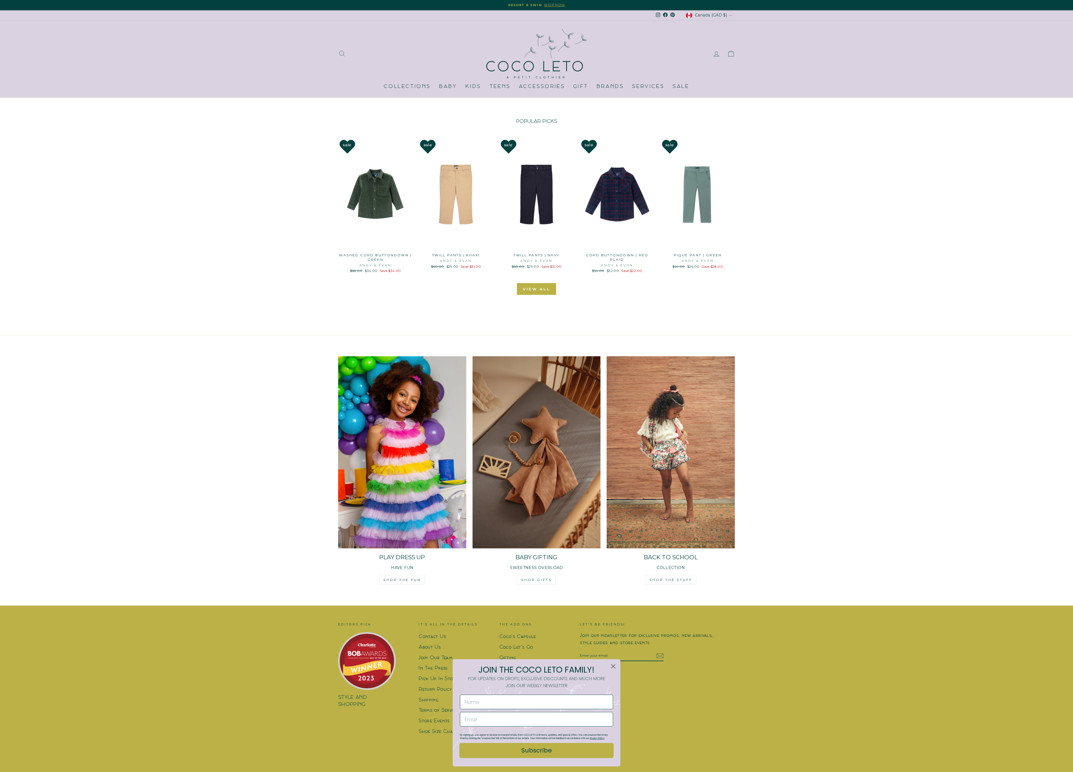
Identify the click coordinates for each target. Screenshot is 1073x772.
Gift (580, 86)
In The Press (433, 668)
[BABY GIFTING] (537, 452)
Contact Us (432, 636)
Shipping (428, 700)
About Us (430, 647)
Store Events (434, 721)
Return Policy (435, 689)
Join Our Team (436, 658)
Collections (407, 86)
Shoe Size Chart (438, 731)
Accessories (542, 86)
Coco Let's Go (516, 647)
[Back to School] (671, 452)
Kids (473, 86)
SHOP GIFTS (536, 580)
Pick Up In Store (438, 679)
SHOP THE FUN (402, 580)
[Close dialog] (613, 666)
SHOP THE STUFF (670, 580)
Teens (500, 86)
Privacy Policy (597, 738)
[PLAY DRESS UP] (402, 452)
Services (648, 86)
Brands (610, 86)
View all (536, 289)
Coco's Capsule (517, 636)
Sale (681, 86)
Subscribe (536, 750)
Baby (448, 86)
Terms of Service (438, 710)
